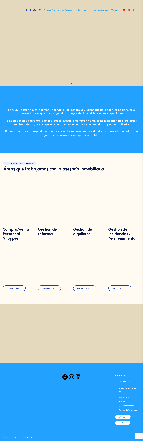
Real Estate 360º (33, 10)
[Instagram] (71, 377)
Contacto (115, 10)
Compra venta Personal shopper (58, 10)
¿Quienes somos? (100, 10)
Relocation (82, 10)
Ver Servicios (12, 288)
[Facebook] (65, 377)
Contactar (130, 4)
